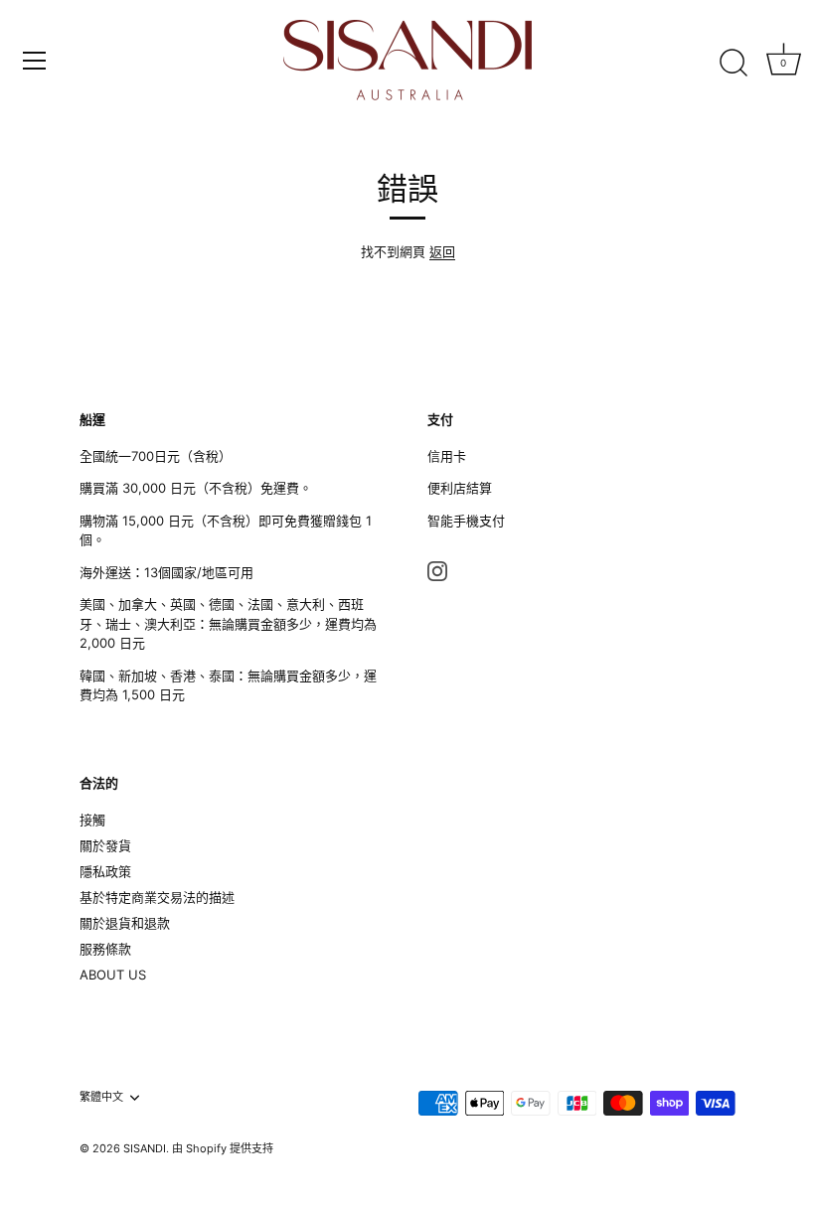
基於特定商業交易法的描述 (157, 897)
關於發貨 (105, 845)
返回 (442, 251)
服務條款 (105, 949)
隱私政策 (105, 871)
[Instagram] (437, 569)
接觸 (92, 820)
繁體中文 (101, 1097)
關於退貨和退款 (125, 923)
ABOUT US (113, 974)
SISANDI (144, 1148)
